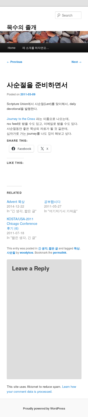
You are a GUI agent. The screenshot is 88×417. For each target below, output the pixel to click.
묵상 (77, 248)
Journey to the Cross (21, 118)
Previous (14, 62)
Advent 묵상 (16, 201)
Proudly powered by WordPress (44, 408)
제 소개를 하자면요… (35, 48)
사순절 (11, 252)
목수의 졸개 (22, 27)
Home (11, 48)
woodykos (26, 252)
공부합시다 (52, 201)
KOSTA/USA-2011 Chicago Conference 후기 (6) (22, 223)
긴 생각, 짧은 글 (48, 248)
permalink (59, 252)
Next (76, 62)
